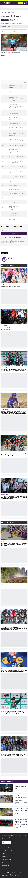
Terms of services (16, 237)
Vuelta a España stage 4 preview (15, 9)
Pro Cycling (4, 12)
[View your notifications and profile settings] (17, 3)
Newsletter (24, 31)
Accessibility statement (7, 859)
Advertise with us (5, 865)
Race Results (4, 19)
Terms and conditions (6, 847)
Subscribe (21, 3)
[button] (26, 3)
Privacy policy (4, 853)
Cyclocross (4, 253)
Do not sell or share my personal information (11, 868)
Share (4, 31)
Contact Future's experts (7, 850)
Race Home (3, 26)
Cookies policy (5, 856)
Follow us (17, 31)
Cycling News (12, 19)
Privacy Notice (18, 238)
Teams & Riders (11, 12)
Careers (3, 862)
